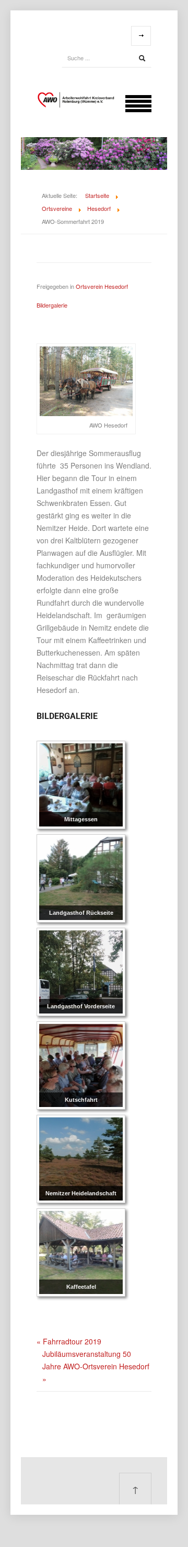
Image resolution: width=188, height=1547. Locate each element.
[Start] (142, 58)
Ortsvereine (57, 208)
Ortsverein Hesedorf (102, 286)
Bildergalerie (52, 305)
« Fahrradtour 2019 (69, 1341)
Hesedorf (99, 208)
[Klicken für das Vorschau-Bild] (86, 380)
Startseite (97, 195)
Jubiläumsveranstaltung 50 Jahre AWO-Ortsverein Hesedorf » (95, 1366)
